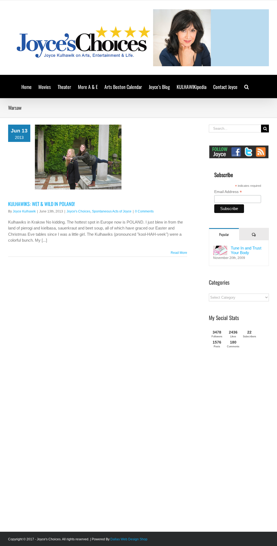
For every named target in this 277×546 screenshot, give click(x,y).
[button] (246, 86)
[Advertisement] (243, 442)
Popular (224, 234)
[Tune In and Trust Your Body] (220, 248)
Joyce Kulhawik (24, 211)
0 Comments (144, 211)
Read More (179, 253)
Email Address (228, 191)
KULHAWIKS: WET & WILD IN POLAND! (41, 203)
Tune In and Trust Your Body (246, 250)
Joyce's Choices (78, 211)
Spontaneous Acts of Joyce (111, 211)
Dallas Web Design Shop (128, 539)
